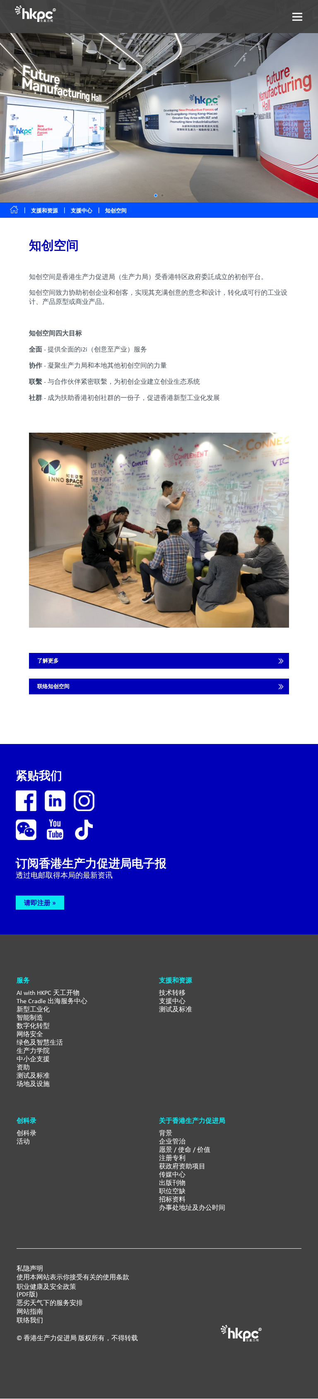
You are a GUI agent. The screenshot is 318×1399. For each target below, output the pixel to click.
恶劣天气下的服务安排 (50, 1303)
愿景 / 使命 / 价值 (184, 1149)
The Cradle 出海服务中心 (52, 1001)
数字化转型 (33, 1025)
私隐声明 (30, 1268)
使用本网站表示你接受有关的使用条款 (73, 1277)
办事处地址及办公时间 (192, 1207)
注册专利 (172, 1157)
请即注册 (37, 902)
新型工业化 (33, 1009)
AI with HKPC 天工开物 (48, 992)
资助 (23, 1067)
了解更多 (48, 660)
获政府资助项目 (182, 1166)
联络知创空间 (53, 686)
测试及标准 (33, 1075)
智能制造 (30, 1017)
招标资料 (172, 1199)
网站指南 (30, 1311)
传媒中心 (172, 1174)
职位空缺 (172, 1191)
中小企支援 (33, 1059)
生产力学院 (33, 1050)
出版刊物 (172, 1182)
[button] (155, 195)
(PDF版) (27, 1294)
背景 (165, 1133)
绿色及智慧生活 (40, 1042)
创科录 (26, 1133)
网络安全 (30, 1034)
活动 (23, 1141)
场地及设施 (33, 1083)
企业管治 (172, 1141)
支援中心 (81, 210)
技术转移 (172, 992)
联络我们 (30, 1320)
